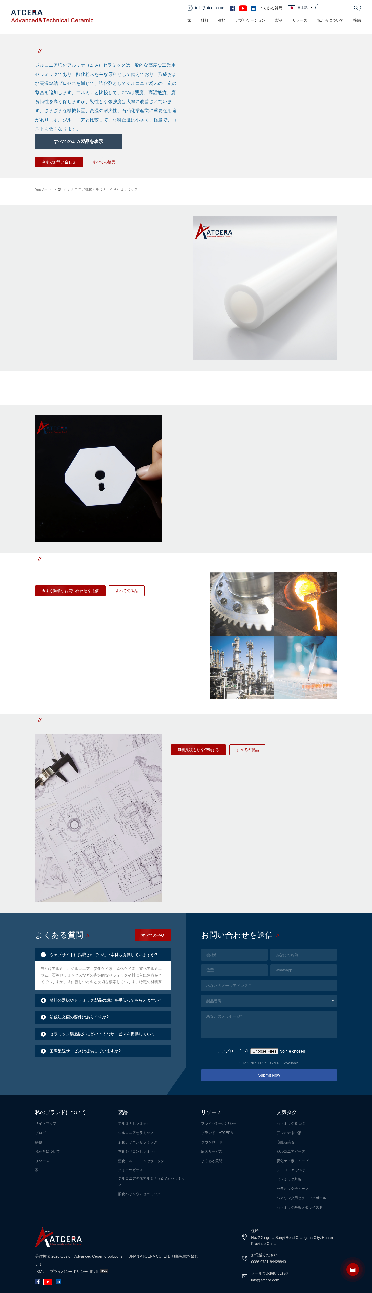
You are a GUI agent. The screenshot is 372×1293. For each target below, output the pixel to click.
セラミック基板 (289, 1179)
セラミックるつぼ (291, 1123)
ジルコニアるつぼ (291, 1170)
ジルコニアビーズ (291, 1151)
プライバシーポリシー (219, 1123)
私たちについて (330, 20)
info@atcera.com (210, 8)
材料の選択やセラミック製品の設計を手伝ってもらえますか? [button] (105, 1000)
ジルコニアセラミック (136, 1133)
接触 (357, 20)
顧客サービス (211, 1151)
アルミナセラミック (134, 1123)
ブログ (40, 1133)
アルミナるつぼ (289, 1133)
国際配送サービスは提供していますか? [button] (85, 1051)
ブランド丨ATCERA (217, 1133)
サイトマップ (45, 1123)
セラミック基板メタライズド (300, 1207)
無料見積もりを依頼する (198, 749)
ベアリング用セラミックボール (301, 1198)
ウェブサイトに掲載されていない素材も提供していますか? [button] (103, 954)
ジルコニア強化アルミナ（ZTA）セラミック (151, 1181)
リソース (42, 1161)
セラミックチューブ (292, 1189)
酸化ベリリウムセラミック (139, 1194)
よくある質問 (270, 8)
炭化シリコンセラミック (137, 1142)
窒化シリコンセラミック (137, 1151)
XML (40, 1271)
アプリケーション (250, 20)
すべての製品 (104, 162)
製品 (279, 20)
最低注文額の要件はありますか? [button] (79, 1017)
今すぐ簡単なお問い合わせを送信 (70, 590)
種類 (221, 20)
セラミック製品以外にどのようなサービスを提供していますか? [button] (107, 1034)
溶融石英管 (285, 1142)
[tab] (103, 954)
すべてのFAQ (152, 935)
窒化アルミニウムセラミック (141, 1161)
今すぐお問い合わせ (59, 162)
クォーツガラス (130, 1170)
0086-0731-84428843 (268, 1262)
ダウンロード (211, 1142)
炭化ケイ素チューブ (292, 1161)
